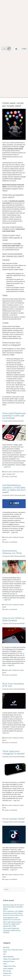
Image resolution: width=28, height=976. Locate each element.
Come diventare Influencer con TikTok (12, 552)
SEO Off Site (7, 971)
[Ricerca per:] (14, 889)
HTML (5, 964)
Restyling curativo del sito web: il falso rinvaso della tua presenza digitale (13, 907)
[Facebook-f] (22, 48)
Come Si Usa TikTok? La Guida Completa (13, 619)
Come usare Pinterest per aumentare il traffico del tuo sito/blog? (14, 415)
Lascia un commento (10, 476)
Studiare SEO (11, 474)
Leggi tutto (7, 467)
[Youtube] (24, 48)
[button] (16, 49)
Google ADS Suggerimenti (11, 959)
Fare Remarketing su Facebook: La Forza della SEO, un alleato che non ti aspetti (14, 488)
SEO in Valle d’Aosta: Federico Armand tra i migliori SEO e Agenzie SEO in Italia (12, 924)
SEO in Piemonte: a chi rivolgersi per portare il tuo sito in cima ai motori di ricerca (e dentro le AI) (13, 913)
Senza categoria (8, 968)
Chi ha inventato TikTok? (13, 819)
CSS (4, 954)
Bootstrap (6, 947)
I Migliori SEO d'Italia (9, 966)
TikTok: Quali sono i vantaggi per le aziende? (13, 752)
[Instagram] (26, 48)
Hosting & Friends (8, 961)
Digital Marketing (8, 956)
